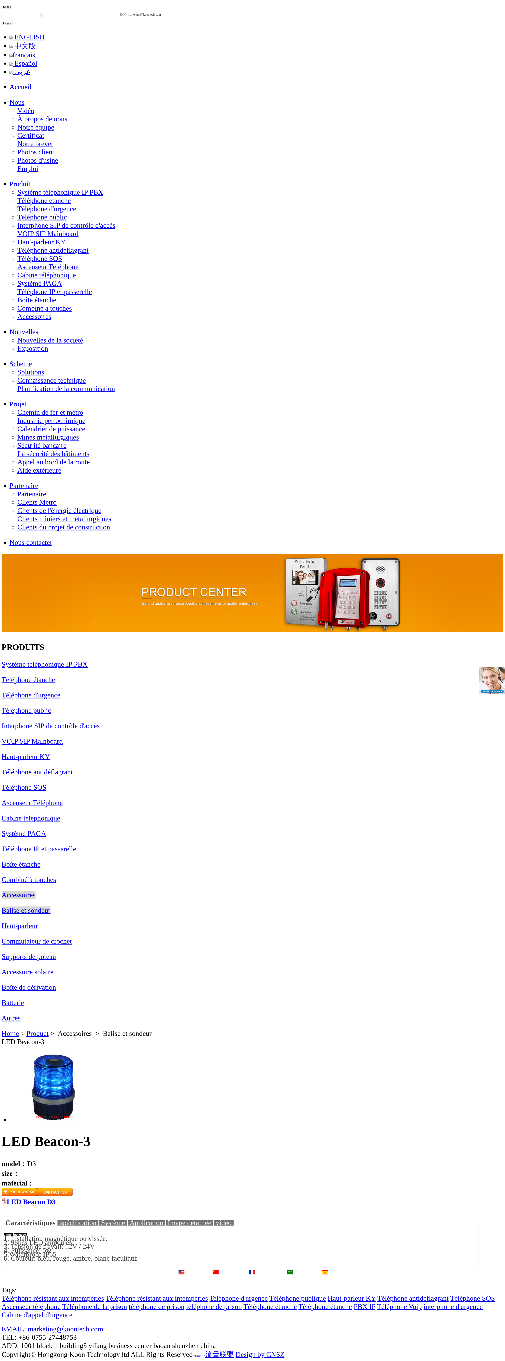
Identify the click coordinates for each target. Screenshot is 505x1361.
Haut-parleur (20, 926)
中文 (216, 1281)
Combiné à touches (44, 308)
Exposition (32, 348)
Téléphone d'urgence (46, 209)
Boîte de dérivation (29, 987)
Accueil (20, 87)
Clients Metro (37, 502)
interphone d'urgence (453, 1307)
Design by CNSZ (260, 1354)
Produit (19, 184)
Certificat (30, 135)
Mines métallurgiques (48, 437)
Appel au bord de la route (53, 462)
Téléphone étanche (44, 200)
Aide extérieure (39, 470)
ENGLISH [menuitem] (29, 37)
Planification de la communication (66, 389)
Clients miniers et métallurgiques (64, 519)
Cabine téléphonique (46, 275)
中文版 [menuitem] (24, 46)
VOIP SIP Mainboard (48, 234)
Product (37, 1033)
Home (10, 1033)
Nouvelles (23, 332)
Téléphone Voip (399, 1307)
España (324, 1281)
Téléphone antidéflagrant (53, 250)
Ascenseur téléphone (31, 1307)
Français (252, 1281)
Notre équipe (35, 127)
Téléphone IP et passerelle (54, 292)
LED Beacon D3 (31, 1202)
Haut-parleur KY (41, 242)
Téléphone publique (297, 1298)
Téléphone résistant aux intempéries (53, 1298)
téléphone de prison (156, 1307)
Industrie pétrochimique (51, 421)
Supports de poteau (29, 957)
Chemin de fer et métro (50, 412)
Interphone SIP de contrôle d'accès (66, 225)
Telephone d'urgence (238, 1298)
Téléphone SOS (39, 258)
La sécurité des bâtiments (53, 454)
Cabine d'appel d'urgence (37, 1315)
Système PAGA (39, 283)
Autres (11, 1018)
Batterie (13, 1003)
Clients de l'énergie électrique (59, 510)
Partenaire (23, 486)
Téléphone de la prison (94, 1307)
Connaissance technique (51, 380)
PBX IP (364, 1307)
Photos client (35, 152)
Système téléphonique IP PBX (60, 192)
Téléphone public (42, 217)
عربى (290, 1281)
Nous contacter (30, 542)
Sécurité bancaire (41, 445)
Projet (17, 404)
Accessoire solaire (27, 972)
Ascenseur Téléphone (48, 267)
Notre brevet (35, 144)
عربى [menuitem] (21, 72)
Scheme (20, 364)
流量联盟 (219, 1354)
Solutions (30, 372)
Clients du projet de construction (63, 527)
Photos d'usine (37, 160)
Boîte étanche (36, 300)
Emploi (27, 169)
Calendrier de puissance (51, 429)
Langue (7, 23)
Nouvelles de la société (50, 340)
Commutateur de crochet (37, 941)
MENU (7, 7)
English (181, 1281)
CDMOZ (200, 1355)
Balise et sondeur (26, 910)
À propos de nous (42, 119)
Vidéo (25, 111)
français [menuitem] (24, 55)
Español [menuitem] (25, 63)
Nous (16, 102)
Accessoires (34, 316)
